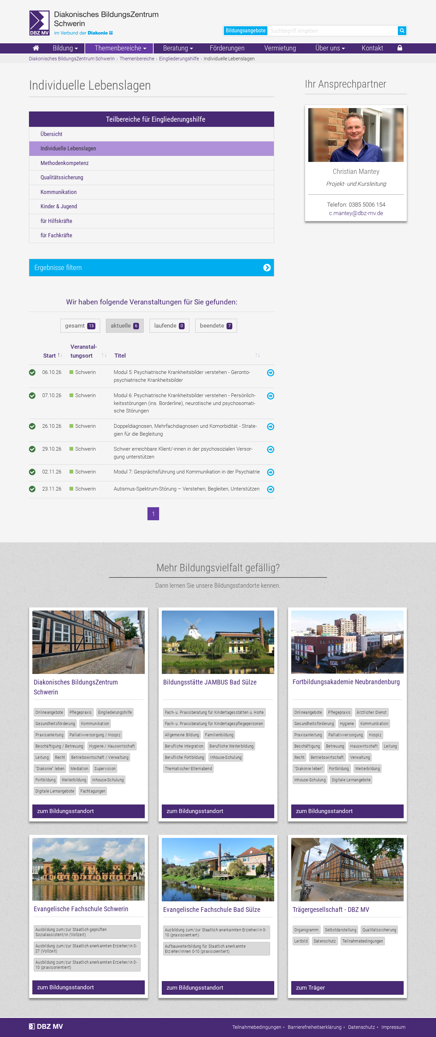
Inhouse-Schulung (108, 779)
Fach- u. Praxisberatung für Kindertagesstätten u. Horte (214, 712)
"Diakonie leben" (308, 768)
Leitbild (301, 941)
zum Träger (310, 987)
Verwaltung (360, 757)
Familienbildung (219, 734)
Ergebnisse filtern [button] (58, 267)
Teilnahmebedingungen (362, 941)
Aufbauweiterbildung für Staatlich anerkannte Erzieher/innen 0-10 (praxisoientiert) (205, 949)
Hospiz (375, 734)
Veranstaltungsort (84, 351)
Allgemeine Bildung (182, 734)
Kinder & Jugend (59, 206)
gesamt (79, 325)
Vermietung (280, 48)
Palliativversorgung (345, 734)
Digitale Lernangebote (54, 791)
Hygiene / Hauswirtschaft (112, 746)
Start (49, 355)
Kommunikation (59, 192)
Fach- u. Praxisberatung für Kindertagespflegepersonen (214, 723)
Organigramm (306, 929)
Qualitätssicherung (62, 177)
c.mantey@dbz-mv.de (356, 213)
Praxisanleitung (49, 734)
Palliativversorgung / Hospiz (95, 734)
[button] (399, 48)
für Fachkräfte (56, 235)
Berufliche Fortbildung (184, 757)
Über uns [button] (327, 48)
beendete (215, 325)
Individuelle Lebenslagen (68, 148)
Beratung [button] (175, 48)
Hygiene (347, 723)
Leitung (42, 757)
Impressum (393, 1027)
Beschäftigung (307, 746)
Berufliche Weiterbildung (231, 746)
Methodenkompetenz (65, 163)
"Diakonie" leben (49, 768)
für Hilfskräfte (56, 220)
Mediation (79, 768)
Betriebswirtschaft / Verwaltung (99, 757)
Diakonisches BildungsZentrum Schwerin (72, 58)
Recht (60, 757)
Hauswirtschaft (364, 746)
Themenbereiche (137, 58)
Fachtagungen (92, 791)
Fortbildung (45, 779)
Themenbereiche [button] (118, 48)
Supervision (104, 768)
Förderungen (227, 48)
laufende (168, 325)
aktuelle (124, 325)
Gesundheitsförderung (55, 723)
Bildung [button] (63, 48)
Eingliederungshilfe (179, 58)
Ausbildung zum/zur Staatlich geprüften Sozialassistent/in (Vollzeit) (71, 932)
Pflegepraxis (80, 712)
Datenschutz (325, 941)
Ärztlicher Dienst (372, 712)
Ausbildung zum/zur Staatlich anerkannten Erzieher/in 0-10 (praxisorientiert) (86, 965)
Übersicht (51, 134)
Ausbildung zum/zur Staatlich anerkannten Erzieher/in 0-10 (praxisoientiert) (215, 932)
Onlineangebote (49, 712)
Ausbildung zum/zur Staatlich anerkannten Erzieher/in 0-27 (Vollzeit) (86, 948)
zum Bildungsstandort (65, 811)
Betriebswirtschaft (327, 757)
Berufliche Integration (184, 746)
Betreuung (335, 746)
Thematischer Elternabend (188, 768)
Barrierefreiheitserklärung (315, 1027)
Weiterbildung (74, 779)
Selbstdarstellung (340, 929)
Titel (120, 355)
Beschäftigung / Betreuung (59, 746)
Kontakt (372, 48)
